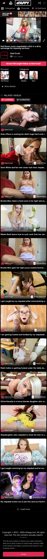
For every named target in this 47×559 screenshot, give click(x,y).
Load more (25, 509)
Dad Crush (15, 53)
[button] (23, 86)
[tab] (8, 99)
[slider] (21, 40)
